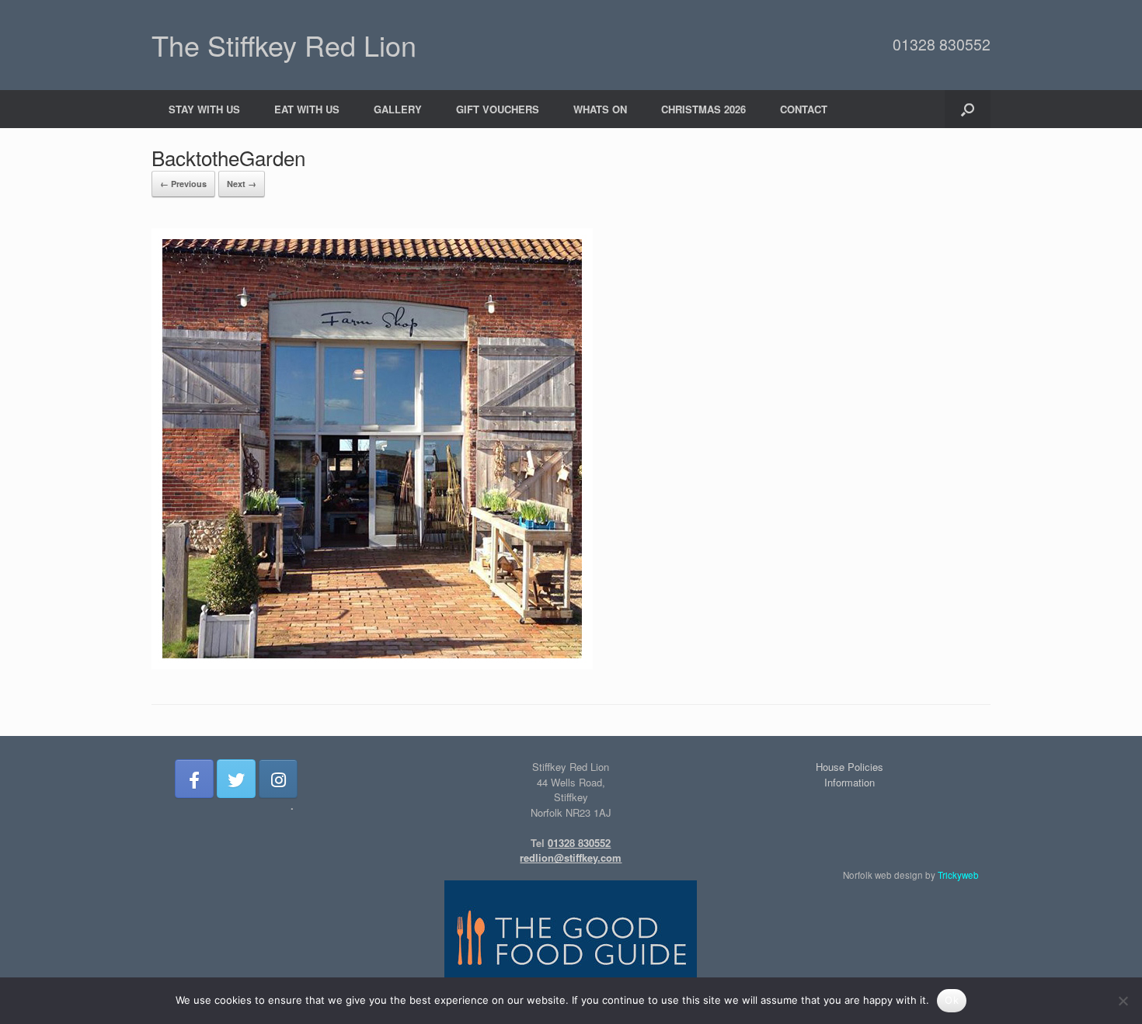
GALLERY (398, 109)
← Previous (183, 183)
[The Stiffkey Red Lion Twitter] (236, 778)
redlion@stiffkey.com (570, 857)
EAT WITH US (306, 109)
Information (849, 782)
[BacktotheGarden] (372, 665)
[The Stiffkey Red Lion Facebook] (194, 778)
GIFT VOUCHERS (497, 109)
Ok (952, 1000)
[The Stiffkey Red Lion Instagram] (278, 778)
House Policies (849, 766)
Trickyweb (958, 875)
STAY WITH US (204, 109)
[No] (1122, 1000)
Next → (241, 183)
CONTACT (803, 109)
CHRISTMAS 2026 (703, 109)
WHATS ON (600, 109)
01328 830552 (942, 44)
